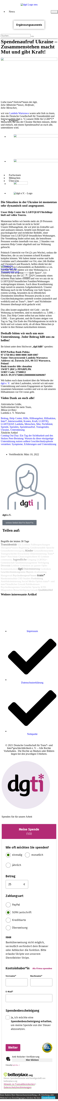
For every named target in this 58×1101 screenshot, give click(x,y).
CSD (20, 578)
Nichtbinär (47, 424)
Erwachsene (24, 553)
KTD (43, 587)
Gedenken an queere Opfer (33, 565)
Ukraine (5, 429)
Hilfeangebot (36, 418)
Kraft (34, 421)
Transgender (42, 427)
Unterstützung (17, 429)
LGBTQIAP (7, 424)
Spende (4, 427)
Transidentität (9, 544)
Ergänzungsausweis (29, 25)
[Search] (32, 36)
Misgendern (7, 590)
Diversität (5, 565)
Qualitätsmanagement (26, 562)
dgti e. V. (5, 383)
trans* (41, 575)
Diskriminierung (31, 568)
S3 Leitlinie (43, 556)
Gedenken (46, 569)
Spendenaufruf (27, 427)
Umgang (31, 559)
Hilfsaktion (49, 418)
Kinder (29, 550)
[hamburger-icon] (54, 11)
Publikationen (33, 584)
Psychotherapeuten (10, 587)
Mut (38, 424)
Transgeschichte (9, 553)
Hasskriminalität (9, 578)
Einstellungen (48, 1097)
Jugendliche (20, 559)
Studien (27, 578)
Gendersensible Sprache (42, 547)
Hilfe (25, 418)
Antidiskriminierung (11, 581)
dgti (20, 568)
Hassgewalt (6, 575)
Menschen (29, 424)
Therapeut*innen (9, 547)
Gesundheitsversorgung (13, 550)
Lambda (19, 424)
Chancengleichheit (27, 556)
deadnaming (40, 572)
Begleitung (24, 547)
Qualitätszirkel (45, 590)
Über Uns (14, 180)
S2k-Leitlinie (23, 544)
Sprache (36, 587)
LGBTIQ (43, 421)
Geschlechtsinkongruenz (13, 571)
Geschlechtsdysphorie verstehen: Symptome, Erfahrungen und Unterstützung (28, 443)
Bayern (30, 571)
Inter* (4, 421)
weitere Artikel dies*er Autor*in (19, 522)
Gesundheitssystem (43, 550)
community (6, 559)
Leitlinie (15, 565)
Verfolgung (43, 562)
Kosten (27, 421)
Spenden (14, 427)
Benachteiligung (21, 590)
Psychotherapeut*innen (24, 575)
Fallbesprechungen (40, 544)
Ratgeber (13, 120)
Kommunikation (9, 569)
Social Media (28, 581)
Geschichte (26, 587)
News (12, 11)
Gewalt (34, 590)
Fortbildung (37, 578)
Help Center (16, 418)
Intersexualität (15, 421)
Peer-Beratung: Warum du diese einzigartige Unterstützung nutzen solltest (27, 440)
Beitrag (4, 418)
